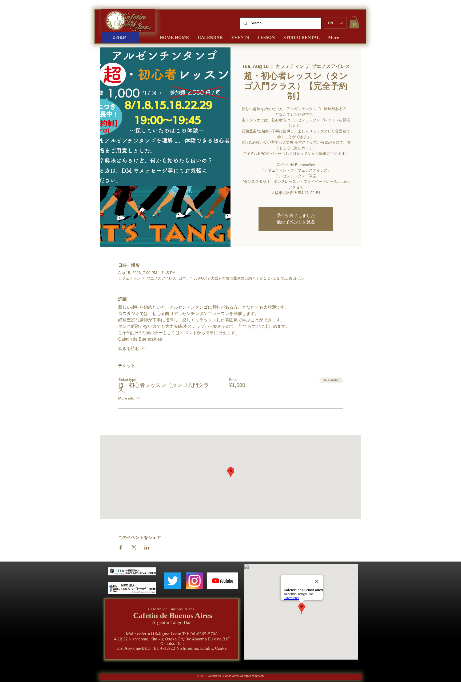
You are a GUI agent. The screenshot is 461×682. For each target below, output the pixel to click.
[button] (354, 22)
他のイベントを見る (296, 222)
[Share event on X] (133, 547)
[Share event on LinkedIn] (146, 547)
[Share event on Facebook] (120, 547)
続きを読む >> (131, 348)
